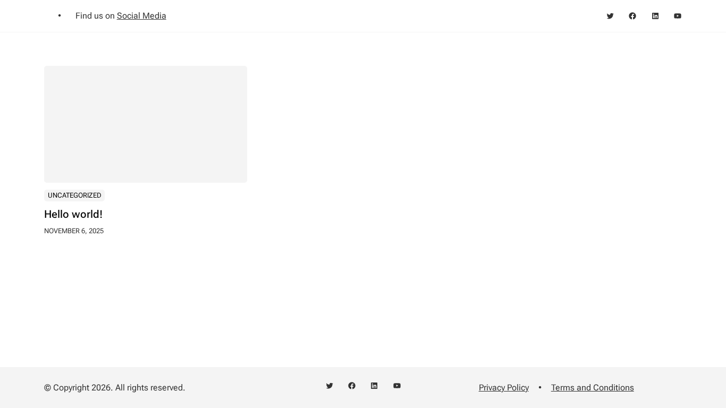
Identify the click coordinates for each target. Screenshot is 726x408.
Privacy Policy (504, 387)
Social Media (141, 16)
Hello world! (73, 214)
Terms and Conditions (592, 387)
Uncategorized (75, 195)
